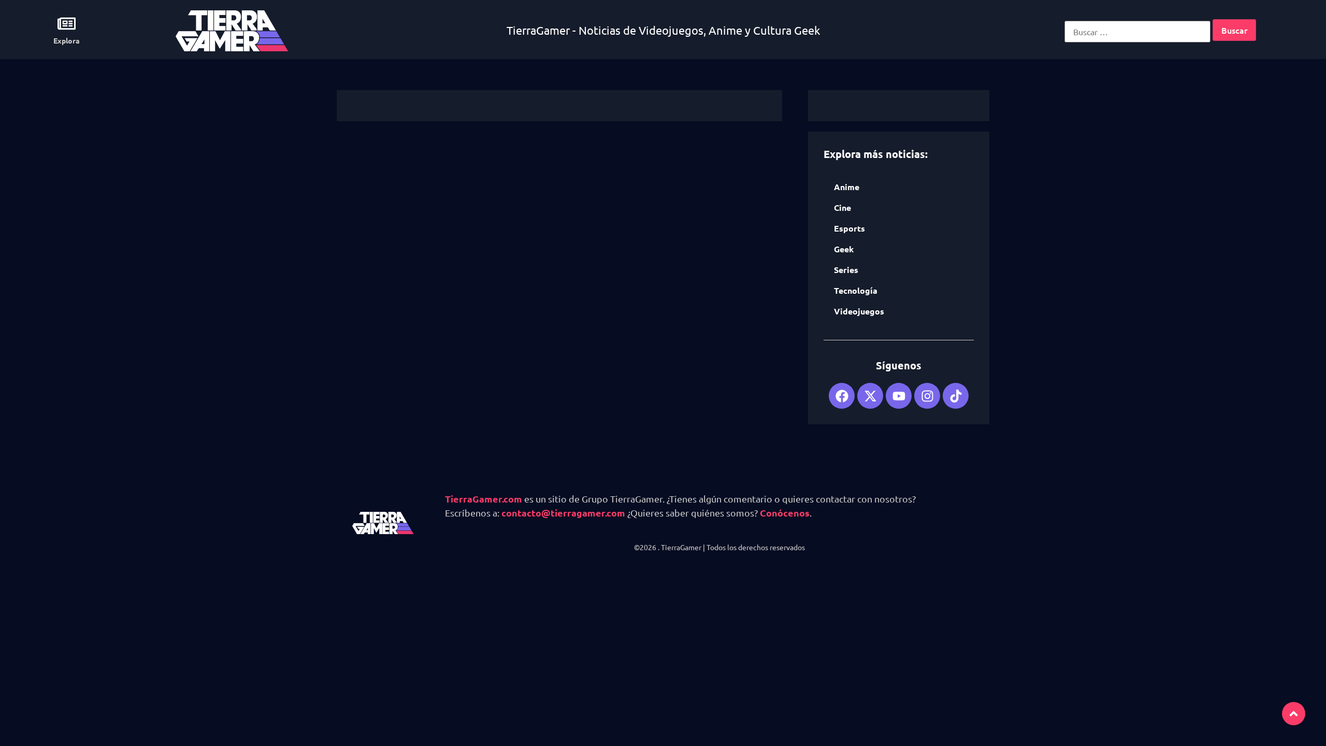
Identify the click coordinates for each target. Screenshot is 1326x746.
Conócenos (785, 513)
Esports (849, 228)
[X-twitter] (870, 396)
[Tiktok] (956, 396)
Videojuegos (859, 311)
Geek (844, 248)
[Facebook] (842, 396)
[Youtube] (899, 396)
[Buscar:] (1137, 31)
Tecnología (855, 290)
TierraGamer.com (483, 499)
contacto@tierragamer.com (563, 513)
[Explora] (66, 24)
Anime (846, 186)
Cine (842, 207)
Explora (66, 40)
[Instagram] (927, 396)
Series (846, 269)
